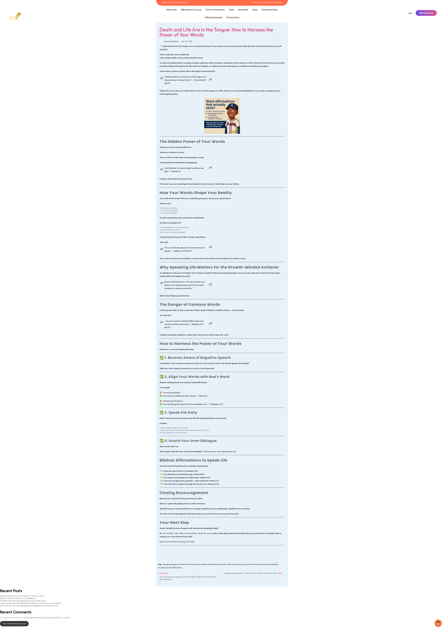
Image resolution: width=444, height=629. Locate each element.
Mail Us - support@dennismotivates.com (266, 2)
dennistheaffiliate (171, 41)
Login (410, 13)
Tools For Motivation (215, 9)
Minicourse (172, 9)
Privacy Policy (233, 17)
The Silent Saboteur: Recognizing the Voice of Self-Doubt (23, 601)
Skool (231, 9)
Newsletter (243, 9)
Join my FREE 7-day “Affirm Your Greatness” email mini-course (187, 533)
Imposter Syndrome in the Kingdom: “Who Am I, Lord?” (22, 596)
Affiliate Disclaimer (213, 17)
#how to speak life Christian (249, 564)
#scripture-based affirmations (170, 567)
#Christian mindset (193, 564)
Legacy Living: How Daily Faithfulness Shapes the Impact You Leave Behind (30, 603)
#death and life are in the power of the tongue (219, 564)
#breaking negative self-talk (174, 564)
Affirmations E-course (191, 9)
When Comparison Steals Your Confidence (17, 598)
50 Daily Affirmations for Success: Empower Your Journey (46, 618)
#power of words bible (269, 564)
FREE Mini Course (426, 13)
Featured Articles (269, 9)
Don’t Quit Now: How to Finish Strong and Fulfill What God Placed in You (29, 606)
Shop (255, 9)
